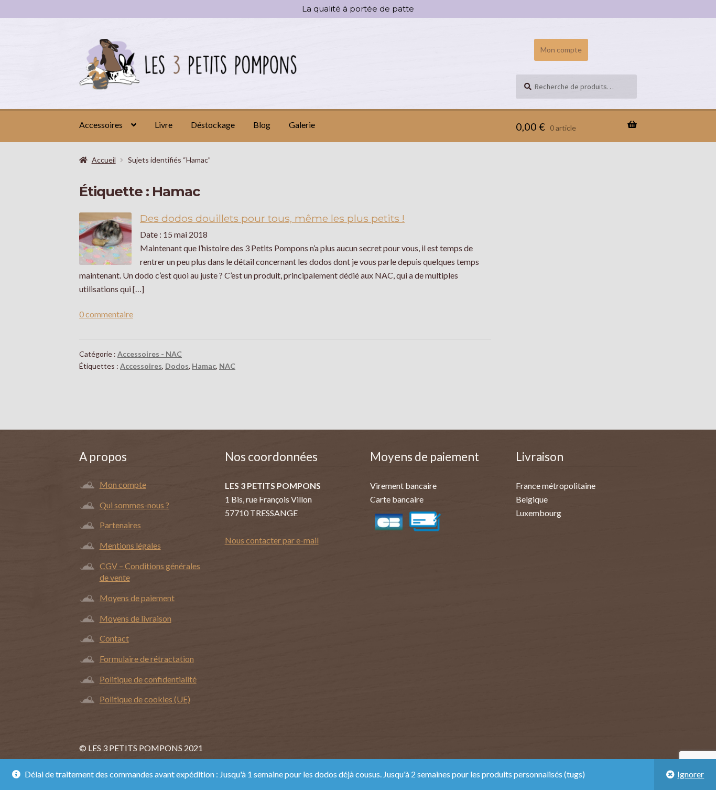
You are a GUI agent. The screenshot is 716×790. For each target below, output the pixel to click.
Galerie (302, 125)
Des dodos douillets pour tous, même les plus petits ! (272, 218)
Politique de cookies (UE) (145, 699)
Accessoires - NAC (149, 353)
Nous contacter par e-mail (272, 540)
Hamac (204, 365)
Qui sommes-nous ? (134, 505)
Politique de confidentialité (148, 679)
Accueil (104, 159)
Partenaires (120, 525)
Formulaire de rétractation (147, 659)
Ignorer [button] (690, 774)
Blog (261, 125)
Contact (114, 638)
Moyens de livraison (135, 618)
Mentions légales (130, 545)
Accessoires (101, 125)
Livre (163, 125)
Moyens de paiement (137, 598)
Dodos (177, 365)
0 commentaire (106, 314)
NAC (227, 365)
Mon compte (561, 49)
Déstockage (213, 125)
